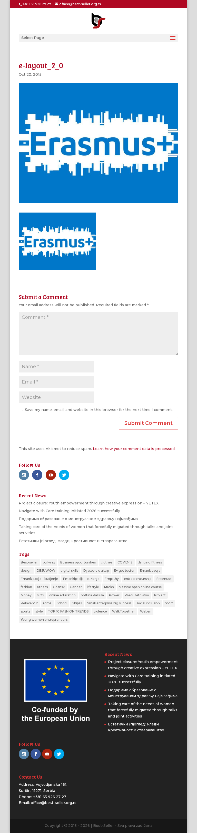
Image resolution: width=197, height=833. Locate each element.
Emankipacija (150, 570)
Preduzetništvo (137, 595)
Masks (109, 587)
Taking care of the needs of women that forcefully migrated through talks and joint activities (143, 710)
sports (25, 611)
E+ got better (124, 570)
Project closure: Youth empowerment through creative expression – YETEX (89, 503)
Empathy (112, 579)
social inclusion (148, 603)
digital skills (69, 570)
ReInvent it (29, 603)
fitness (42, 587)
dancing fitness (150, 562)
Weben (145, 611)
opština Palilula (92, 595)
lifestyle (93, 587)
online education (62, 595)
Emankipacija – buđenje (81, 579)
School (62, 603)
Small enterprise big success (109, 603)
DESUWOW (46, 570)
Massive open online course (140, 587)
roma (47, 603)
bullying (49, 562)
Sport (169, 603)
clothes (106, 562)
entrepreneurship (137, 579)
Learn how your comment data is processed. (134, 448)
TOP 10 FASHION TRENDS (68, 611)
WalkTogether (123, 611)
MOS (40, 595)
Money (26, 595)
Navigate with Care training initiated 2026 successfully (69, 511)
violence (100, 611)
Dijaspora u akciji (96, 570)
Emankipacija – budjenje (39, 579)
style (39, 611)
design (26, 570)
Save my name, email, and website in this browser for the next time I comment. (99, 409)
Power (114, 595)
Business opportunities (78, 562)
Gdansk (59, 587)
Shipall (77, 603)
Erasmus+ (164, 579)
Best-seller (29, 562)
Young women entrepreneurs (44, 619)
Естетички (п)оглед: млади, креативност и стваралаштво (73, 541)
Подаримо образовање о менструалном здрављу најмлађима (78, 518)
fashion (26, 587)
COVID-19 (125, 562)
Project (160, 595)
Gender (76, 587)
